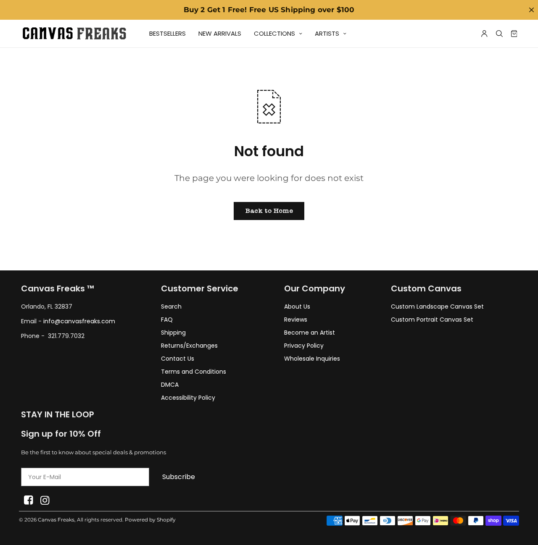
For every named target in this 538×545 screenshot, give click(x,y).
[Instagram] (45, 500)
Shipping (173, 332)
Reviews (295, 319)
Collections (274, 33)
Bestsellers (167, 33)
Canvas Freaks (56, 519)
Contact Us (177, 358)
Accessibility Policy (188, 397)
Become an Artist (309, 332)
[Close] (531, 10)
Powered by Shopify (150, 519)
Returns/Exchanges (189, 345)
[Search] (499, 33)
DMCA (170, 384)
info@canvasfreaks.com (79, 321)
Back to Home (269, 211)
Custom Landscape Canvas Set (437, 306)
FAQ (167, 319)
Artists (327, 33)
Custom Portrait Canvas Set (432, 319)
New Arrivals (219, 33)
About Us (297, 306)
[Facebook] (28, 500)
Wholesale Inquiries (312, 358)
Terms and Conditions (193, 371)
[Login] (484, 33)
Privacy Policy (304, 345)
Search (171, 306)
